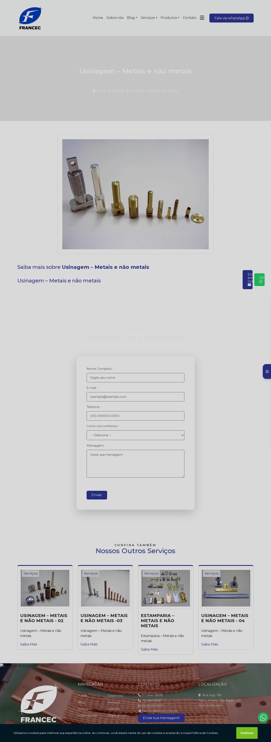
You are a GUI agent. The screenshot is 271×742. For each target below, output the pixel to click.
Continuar (247, 733)
